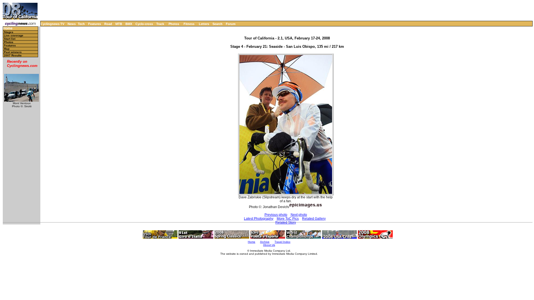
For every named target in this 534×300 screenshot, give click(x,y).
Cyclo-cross (144, 24)
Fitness (189, 24)
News (72, 24)
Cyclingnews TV (52, 24)
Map (6, 48)
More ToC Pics (288, 219)
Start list (9, 38)
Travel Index (282, 241)
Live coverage (13, 35)
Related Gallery (314, 219)
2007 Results (13, 55)
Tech (81, 24)
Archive (265, 241)
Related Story (285, 222)
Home (8, 28)
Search (217, 24)
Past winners (13, 52)
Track (160, 24)
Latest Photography (258, 219)
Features (94, 24)
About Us (269, 244)
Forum (231, 24)
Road (108, 24)
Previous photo (275, 215)
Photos (174, 24)
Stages (8, 32)
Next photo (299, 215)
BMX (128, 24)
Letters (204, 24)
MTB (118, 24)
